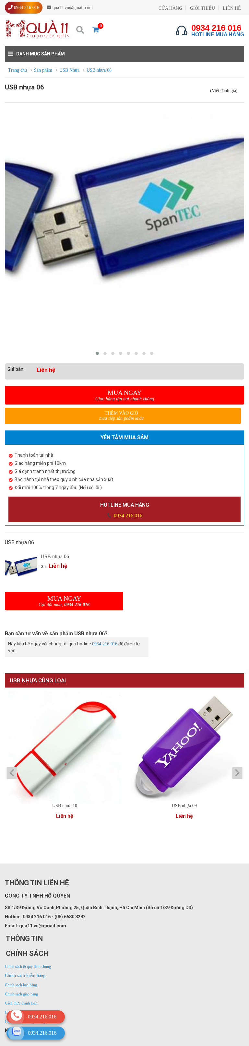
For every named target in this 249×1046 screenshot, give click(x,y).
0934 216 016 (127, 515)
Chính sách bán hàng (21, 985)
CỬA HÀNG (170, 8)
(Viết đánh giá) (224, 90)
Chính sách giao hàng (21, 994)
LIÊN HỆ (232, 8)
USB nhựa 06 (55, 556)
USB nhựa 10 (64, 806)
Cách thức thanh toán (21, 1003)
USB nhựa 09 (184, 806)
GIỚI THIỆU (202, 8)
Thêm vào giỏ (121, 416)
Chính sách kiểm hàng (25, 975)
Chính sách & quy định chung (28, 966)
